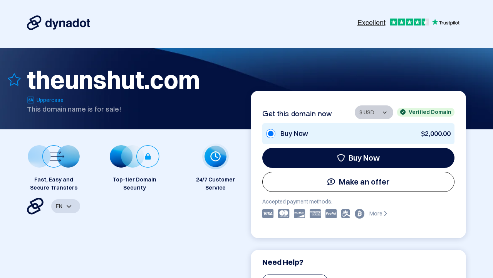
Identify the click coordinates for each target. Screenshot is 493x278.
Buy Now (364, 158)
